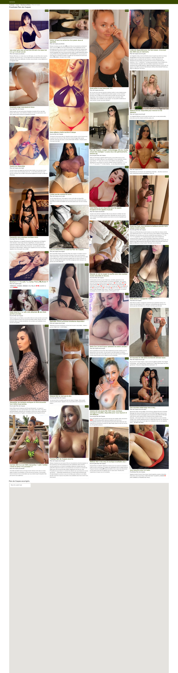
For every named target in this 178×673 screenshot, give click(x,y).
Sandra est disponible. (17, 166)
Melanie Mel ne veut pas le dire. (61, 396)
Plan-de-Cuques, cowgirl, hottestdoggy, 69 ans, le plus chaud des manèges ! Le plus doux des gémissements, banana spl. (109, 151)
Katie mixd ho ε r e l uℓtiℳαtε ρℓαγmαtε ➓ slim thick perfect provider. (28, 313)
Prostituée (11, 4)
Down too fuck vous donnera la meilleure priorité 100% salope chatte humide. (149, 227)
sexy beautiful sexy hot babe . (140, 470)
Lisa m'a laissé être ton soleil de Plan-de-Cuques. (67, 249)
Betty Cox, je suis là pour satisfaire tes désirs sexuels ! (109, 346)
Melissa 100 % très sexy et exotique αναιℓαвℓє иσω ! (108, 462)
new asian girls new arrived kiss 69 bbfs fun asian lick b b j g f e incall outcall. (28, 51)
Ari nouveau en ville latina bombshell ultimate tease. (148, 358)
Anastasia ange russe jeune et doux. (22, 107)
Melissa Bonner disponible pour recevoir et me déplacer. (146, 111)
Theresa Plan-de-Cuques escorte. (61, 459)
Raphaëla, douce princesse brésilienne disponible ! (67, 321)
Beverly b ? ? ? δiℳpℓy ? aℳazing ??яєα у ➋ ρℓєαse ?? (29, 282)
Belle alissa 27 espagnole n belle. (141, 299)
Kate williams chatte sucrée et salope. (63, 132)
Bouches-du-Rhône (25, 4)
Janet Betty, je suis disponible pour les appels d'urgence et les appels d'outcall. (105, 209)
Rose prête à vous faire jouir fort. (101, 88)
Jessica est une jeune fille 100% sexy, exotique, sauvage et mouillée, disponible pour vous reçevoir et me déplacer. (108, 412)
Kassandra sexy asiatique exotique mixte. (24, 237)
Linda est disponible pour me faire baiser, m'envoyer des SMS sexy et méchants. (148, 51)
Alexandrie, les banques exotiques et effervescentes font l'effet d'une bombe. (28, 403)
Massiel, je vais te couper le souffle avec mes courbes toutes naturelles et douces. (108, 275)
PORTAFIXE (12, 2)
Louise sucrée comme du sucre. (61, 194)
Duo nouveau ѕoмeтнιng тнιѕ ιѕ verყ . (143, 407)
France (17, 4)
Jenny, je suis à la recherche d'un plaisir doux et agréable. (66, 41)
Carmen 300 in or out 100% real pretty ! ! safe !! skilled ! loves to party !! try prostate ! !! (28, 465)
